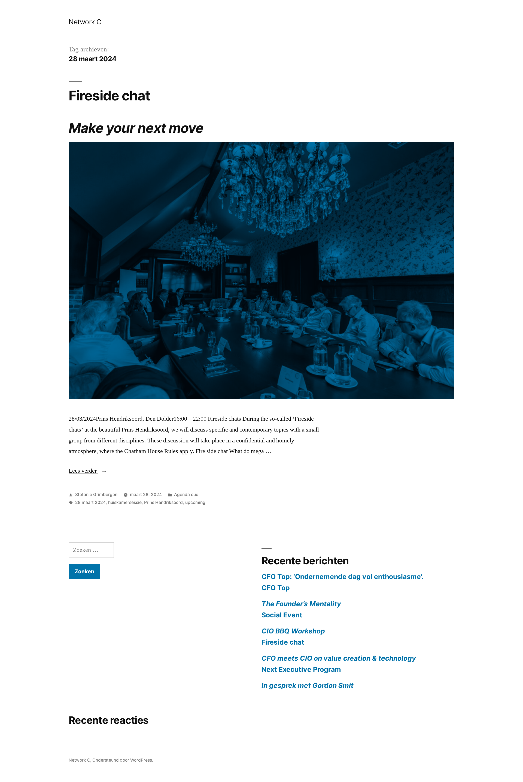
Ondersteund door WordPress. (122, 760)
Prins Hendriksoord (163, 502)
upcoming (195, 502)
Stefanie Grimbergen (96, 494)
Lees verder (88, 471)
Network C (85, 22)
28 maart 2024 (90, 502)
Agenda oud (186, 494)
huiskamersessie (125, 502)
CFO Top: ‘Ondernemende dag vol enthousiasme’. (343, 576)
